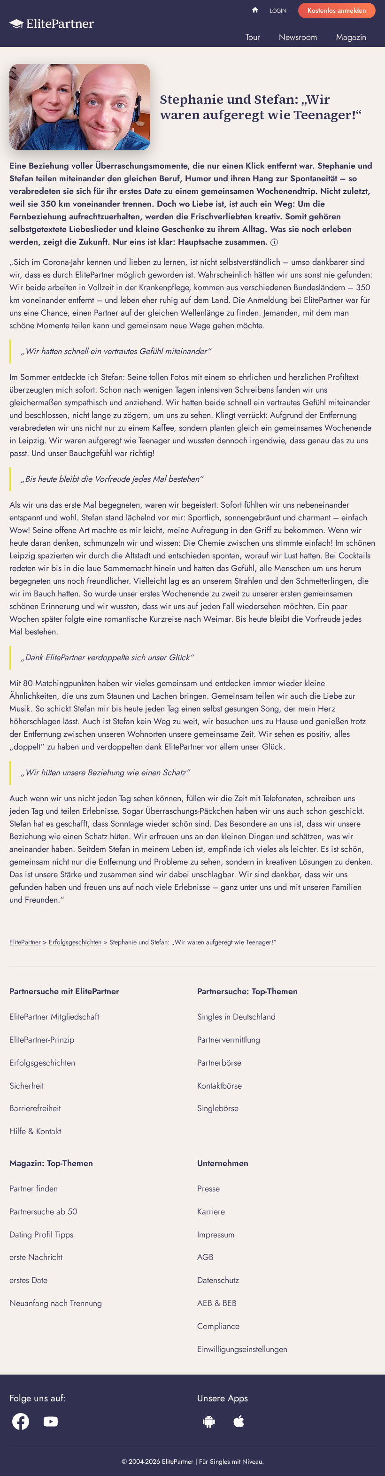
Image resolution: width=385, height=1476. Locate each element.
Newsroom (298, 37)
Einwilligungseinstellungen (242, 1349)
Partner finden (33, 1188)
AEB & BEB (217, 1303)
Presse (208, 1188)
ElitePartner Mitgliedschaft (54, 1017)
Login (278, 11)
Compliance (218, 1326)
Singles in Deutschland (236, 1017)
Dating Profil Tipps (41, 1235)
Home (256, 11)
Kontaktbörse (219, 1086)
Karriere (211, 1212)
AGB (205, 1257)
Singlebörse (218, 1108)
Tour (253, 37)
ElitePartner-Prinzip (41, 1040)
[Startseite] (51, 23)
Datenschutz (218, 1280)
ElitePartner (25, 942)
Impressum (216, 1235)
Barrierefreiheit (35, 1108)
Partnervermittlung (228, 1040)
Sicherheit (26, 1086)
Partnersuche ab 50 (43, 1212)
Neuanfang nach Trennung (55, 1303)
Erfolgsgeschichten (75, 942)
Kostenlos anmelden (337, 10)
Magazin (351, 37)
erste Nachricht (35, 1257)
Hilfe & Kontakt (35, 1131)
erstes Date (28, 1280)
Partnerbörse (219, 1063)
